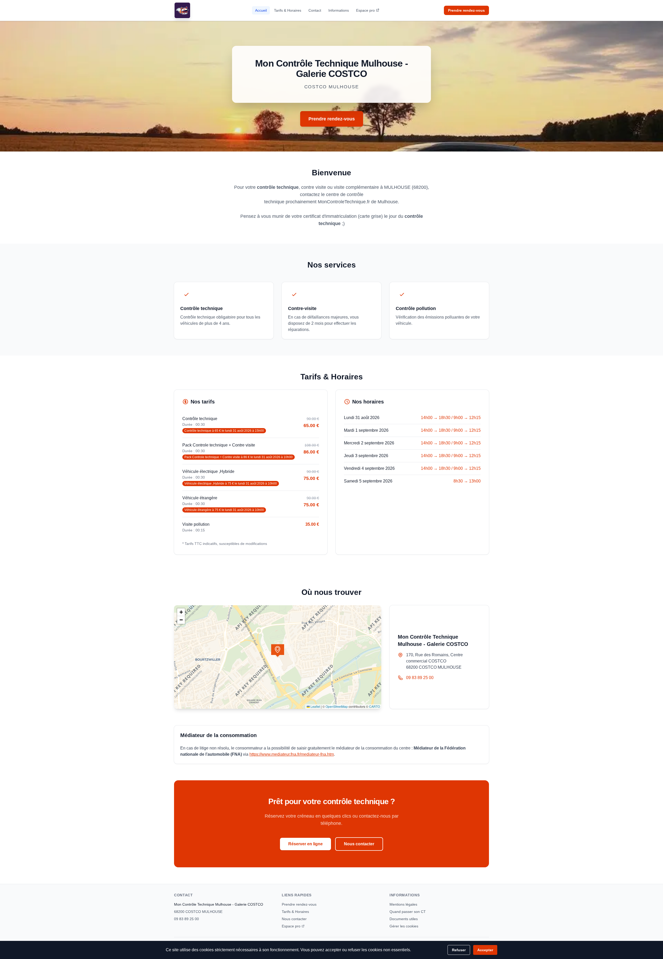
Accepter (485, 950)
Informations (338, 10)
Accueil (261, 10)
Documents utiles (404, 919)
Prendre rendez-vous (466, 10)
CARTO (374, 706)
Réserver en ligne (305, 844)
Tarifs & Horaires (287, 10)
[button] (277, 650)
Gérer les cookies (404, 926)
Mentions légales (403, 904)
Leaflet (315, 706)
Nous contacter (359, 844)
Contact (314, 10)
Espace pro (365, 10)
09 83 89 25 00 (420, 677)
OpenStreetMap (337, 706)
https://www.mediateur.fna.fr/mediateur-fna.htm (291, 754)
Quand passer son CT (408, 912)
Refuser (459, 950)
